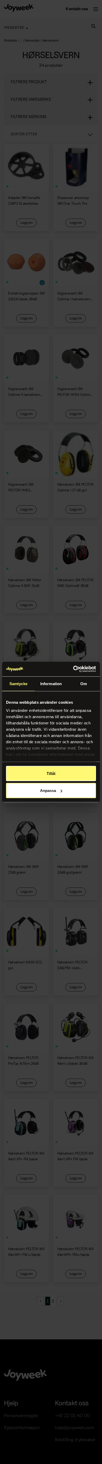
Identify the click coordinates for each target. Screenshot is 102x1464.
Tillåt (51, 773)
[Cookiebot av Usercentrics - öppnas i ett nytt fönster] (73, 669)
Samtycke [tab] (18, 683)
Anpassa (48, 790)
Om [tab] (83, 683)
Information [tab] (51, 683)
